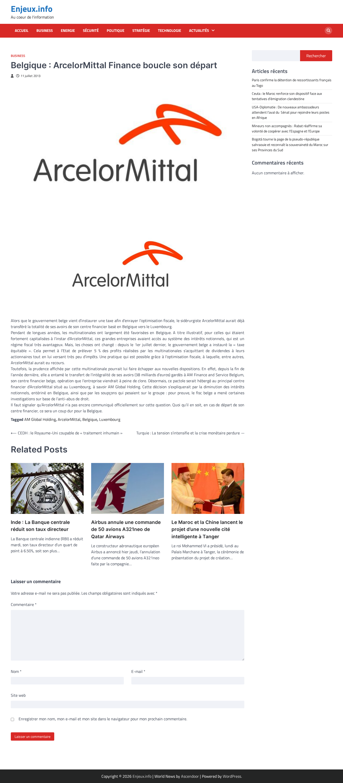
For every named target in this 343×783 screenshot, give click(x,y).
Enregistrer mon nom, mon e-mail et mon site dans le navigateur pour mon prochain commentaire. (103, 719)
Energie (68, 30)
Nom (16, 671)
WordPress (232, 776)
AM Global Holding (40, 419)
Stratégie (141, 30)
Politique (115, 30)
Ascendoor (190, 776)
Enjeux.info (31, 8)
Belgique (89, 419)
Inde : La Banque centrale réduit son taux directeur (40, 525)
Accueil (21, 30)
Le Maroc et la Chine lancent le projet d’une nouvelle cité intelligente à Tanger (207, 529)
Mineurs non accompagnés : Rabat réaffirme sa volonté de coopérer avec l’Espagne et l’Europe (287, 128)
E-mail (138, 671)
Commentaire (24, 604)
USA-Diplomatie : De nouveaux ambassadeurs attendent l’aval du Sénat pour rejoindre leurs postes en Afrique (290, 112)
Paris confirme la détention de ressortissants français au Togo (291, 82)
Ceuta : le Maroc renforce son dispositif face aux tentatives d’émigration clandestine (287, 96)
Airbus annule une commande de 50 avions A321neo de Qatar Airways (126, 529)
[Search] (328, 30)
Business (44, 30)
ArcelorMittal (69, 419)
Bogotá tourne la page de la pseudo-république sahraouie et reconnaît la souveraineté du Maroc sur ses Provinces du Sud (290, 144)
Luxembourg (109, 419)
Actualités (199, 30)
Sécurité (91, 30)
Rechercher (316, 56)
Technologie (169, 30)
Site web (18, 695)
